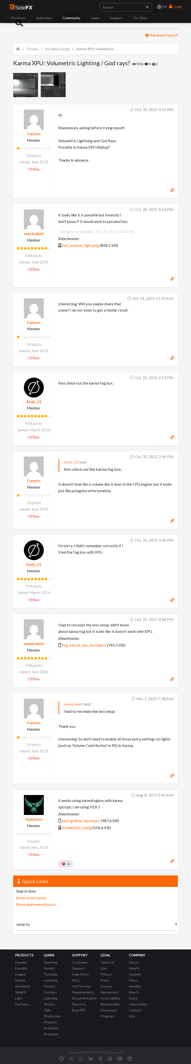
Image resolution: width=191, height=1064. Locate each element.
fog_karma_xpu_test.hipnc (84, 645)
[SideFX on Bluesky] (90, 1059)
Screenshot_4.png (77, 827)
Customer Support (80, 965)
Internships (138, 1004)
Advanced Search (163, 35)
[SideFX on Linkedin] (130, 1059)
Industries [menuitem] (44, 18)
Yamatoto (33, 819)
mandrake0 (34, 233)
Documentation (84, 998)
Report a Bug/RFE (79, 1007)
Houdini (21, 962)
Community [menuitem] (71, 18)
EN (164, 6)
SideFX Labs (20, 995)
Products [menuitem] (18, 18)
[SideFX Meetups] (100, 1059)
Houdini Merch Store (135, 992)
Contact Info (135, 1013)
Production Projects (52, 1019)
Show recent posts (31, 898)
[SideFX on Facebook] (61, 1059)
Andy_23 (33, 401)
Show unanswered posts (36, 904)
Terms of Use (107, 965)
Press (133, 980)
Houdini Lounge (57, 49)
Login (177, 6)
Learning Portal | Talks (50, 1004)
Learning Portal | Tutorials (51, 968)
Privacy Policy (106, 977)
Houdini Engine (21, 971)
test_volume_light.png (80, 245)
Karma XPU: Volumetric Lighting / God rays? (97, 49)
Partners (22, 1004)
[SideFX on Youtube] (119, 1059)
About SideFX (134, 965)
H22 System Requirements (83, 989)
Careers (135, 974)
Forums (33, 49)
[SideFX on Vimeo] (110, 1059)
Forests (34, 134)
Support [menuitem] (116, 18)
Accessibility (110, 998)
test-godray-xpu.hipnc (81, 820)
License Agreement (109, 989)
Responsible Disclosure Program (110, 1010)
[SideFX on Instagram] (81, 1059)
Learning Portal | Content (50, 986)
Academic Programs (51, 1031)
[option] (27, 84)
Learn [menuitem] (95, 18)
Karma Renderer (22, 983)
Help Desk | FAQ (81, 977)
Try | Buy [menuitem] (140, 18)
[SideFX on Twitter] (71, 1059)
